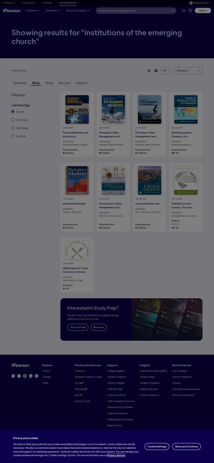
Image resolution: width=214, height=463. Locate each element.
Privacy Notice (116, 455)
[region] (107, 446)
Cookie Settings (157, 446)
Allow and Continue (186, 446)
